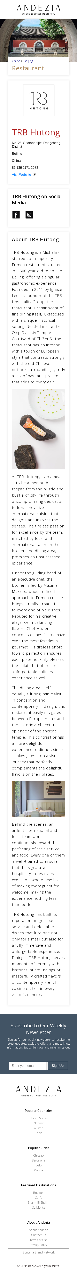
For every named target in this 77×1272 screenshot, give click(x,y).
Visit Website (21, 174)
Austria (38, 1128)
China (16, 61)
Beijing (28, 61)
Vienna (38, 1170)
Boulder (38, 1193)
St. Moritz (38, 1207)
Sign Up (58, 1065)
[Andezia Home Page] (38, 9)
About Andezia (38, 1230)
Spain (38, 1133)
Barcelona (38, 1160)
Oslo (39, 1165)
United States (39, 1118)
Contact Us (38, 1235)
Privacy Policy (38, 1245)
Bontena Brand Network (39, 1252)
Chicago (38, 1155)
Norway (39, 1123)
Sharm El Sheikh (38, 1203)
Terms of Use (38, 1240)
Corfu (38, 1198)
